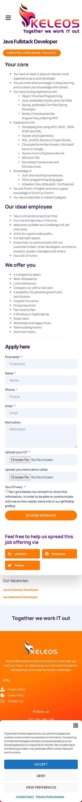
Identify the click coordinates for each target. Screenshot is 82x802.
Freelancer (32, 53)
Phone (10, 390)
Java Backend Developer (20, 597)
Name (9, 373)
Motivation (13, 422)
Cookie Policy (25, 796)
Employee (14, 53)
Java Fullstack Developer (20, 590)
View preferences (41, 787)
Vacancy (49, 53)
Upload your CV (16, 452)
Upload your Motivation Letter (26, 469)
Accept (41, 764)
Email (9, 406)
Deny (41, 776)
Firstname (12, 357)
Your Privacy (14, 487)
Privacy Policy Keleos (50, 796)
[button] (76, 725)
